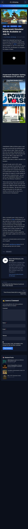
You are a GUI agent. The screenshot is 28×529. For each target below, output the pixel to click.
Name (4, 323)
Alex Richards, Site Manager (10, 37)
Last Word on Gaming (15, 244)
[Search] (25, 2)
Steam (15, 43)
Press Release (14, 26)
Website (5, 335)
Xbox (20, 26)
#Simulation (8, 251)
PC (8, 26)
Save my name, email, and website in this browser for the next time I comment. (13, 344)
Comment (5, 308)
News (4, 26)
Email (4, 329)
